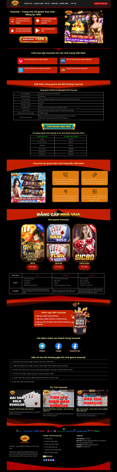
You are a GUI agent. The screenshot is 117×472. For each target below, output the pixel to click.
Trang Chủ (28, 3)
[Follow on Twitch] (53, 460)
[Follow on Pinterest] (49, 460)
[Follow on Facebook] (44, 460)
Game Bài (54, 3)
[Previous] (9, 405)
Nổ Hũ (47, 3)
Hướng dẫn (63, 3)
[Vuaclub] (15, 3)
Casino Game (39, 3)
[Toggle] (10, 362)
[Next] (108, 405)
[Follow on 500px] (51, 460)
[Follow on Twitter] (46, 460)
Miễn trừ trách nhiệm (51, 452)
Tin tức (73, 3)
